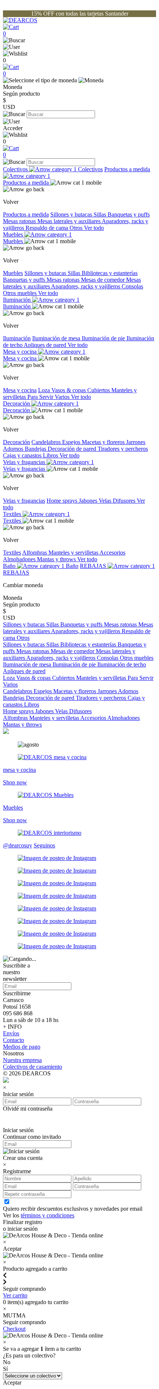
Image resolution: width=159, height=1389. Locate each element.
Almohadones (20, 559)
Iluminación (17, 300)
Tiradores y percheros (123, 449)
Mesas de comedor (103, 280)
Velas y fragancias (25, 462)
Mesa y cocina (20, 351)
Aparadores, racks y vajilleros (86, 286)
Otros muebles (20, 293)
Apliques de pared (46, 345)
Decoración (17, 403)
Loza (44, 390)
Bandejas (36, 449)
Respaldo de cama (48, 228)
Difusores (125, 500)
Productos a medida (26, 182)
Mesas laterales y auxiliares (69, 221)
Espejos (72, 442)
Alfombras (35, 552)
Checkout (14, 1329)
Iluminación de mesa (57, 338)
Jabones (89, 500)
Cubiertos (99, 390)
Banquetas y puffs (129, 214)
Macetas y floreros (104, 442)
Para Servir (41, 397)
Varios (63, 397)
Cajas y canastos (23, 455)
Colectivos (16, 169)
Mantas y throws (57, 559)
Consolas (132, 286)
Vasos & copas (69, 390)
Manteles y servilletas (73, 552)
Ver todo (94, 228)
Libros (51, 455)
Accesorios (112, 552)
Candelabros (46, 442)
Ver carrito (15, 1295)
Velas (106, 500)
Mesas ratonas (20, 221)
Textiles (13, 514)
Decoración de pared (73, 449)
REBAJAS (94, 566)
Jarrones (135, 442)
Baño (10, 566)
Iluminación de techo (121, 664)
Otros (77, 228)
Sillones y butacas (72, 214)
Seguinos (44, 845)
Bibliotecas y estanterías (110, 273)
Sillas (101, 214)
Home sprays (63, 500)
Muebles (13, 234)
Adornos (14, 449)
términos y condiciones (47, 1215)
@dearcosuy (17, 845)
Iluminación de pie (104, 338)
